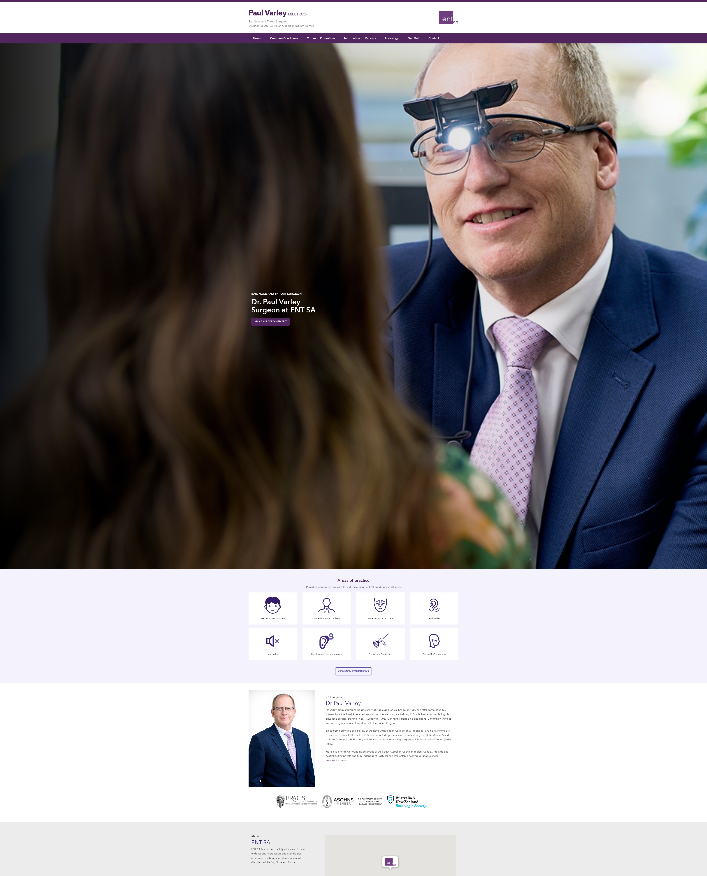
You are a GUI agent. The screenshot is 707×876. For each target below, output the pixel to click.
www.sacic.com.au (336, 760)
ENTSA (448, 17)
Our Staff (413, 38)
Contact (433, 38)
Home (257, 38)
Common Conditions (284, 38)
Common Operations (321, 38)
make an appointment (270, 321)
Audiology (392, 38)
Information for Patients (360, 38)
